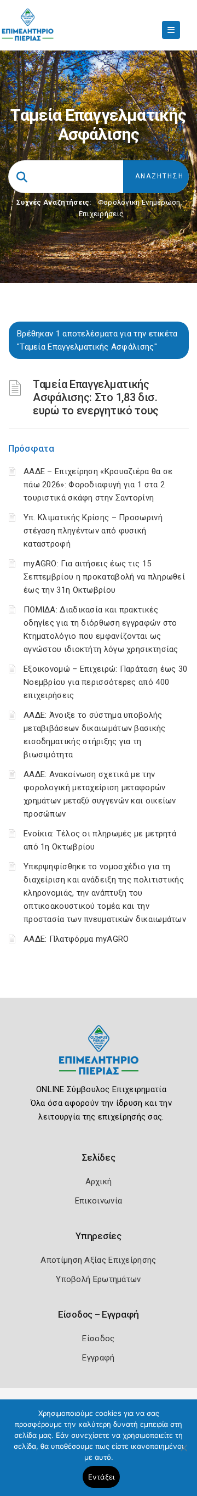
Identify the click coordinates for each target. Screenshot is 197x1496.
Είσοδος (98, 1338)
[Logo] (98, 1058)
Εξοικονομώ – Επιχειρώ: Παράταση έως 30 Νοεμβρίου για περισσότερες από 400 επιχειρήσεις (105, 682)
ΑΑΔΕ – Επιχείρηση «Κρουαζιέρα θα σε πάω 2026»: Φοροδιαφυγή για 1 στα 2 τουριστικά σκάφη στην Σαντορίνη (98, 484)
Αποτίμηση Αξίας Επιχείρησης (98, 1260)
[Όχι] (183, 1453)
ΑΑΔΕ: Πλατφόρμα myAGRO (76, 939)
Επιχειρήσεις (101, 214)
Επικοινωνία (98, 1201)
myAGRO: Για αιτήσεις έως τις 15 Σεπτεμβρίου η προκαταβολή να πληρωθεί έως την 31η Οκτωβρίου (104, 577)
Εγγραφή (98, 1358)
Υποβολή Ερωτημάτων (98, 1279)
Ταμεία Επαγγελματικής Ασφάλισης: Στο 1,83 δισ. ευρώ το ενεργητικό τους (96, 397)
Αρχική (98, 1181)
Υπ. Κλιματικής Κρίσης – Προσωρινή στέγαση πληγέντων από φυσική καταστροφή (93, 531)
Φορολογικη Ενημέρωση (139, 202)
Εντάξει (101, 1476)
